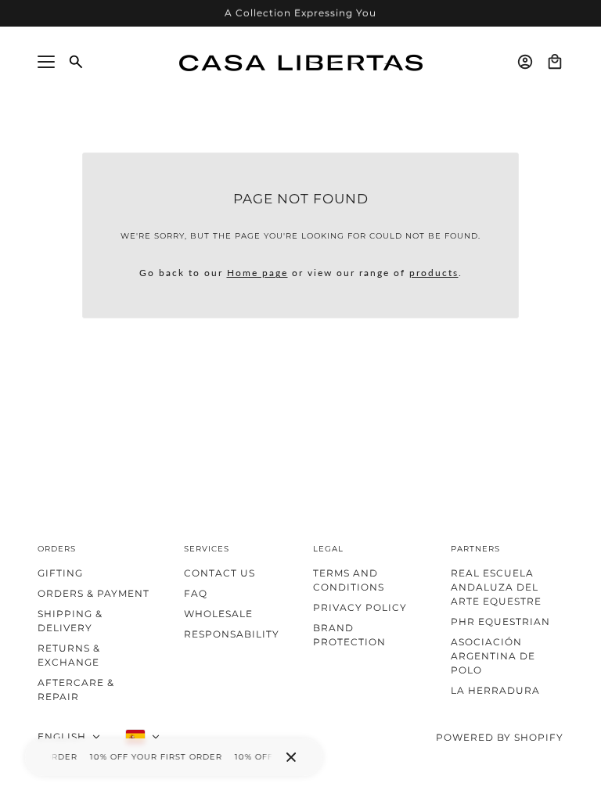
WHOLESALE (218, 614)
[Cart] (554, 61)
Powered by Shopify (499, 737)
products (434, 272)
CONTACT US (219, 573)
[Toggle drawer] (46, 62)
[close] (291, 757)
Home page (257, 272)
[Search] (76, 61)
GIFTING (60, 573)
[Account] (525, 61)
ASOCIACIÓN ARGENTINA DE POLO (493, 656)
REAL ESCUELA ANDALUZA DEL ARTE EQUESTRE (496, 587)
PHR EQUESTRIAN (500, 621)
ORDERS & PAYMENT (93, 593)
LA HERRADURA (495, 690)
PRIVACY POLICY (360, 607)
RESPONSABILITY (231, 634)
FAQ (195, 593)
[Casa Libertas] (301, 61)
